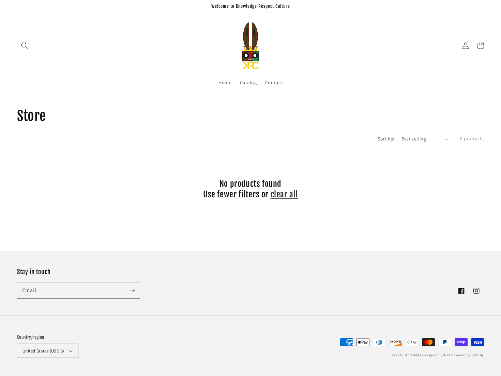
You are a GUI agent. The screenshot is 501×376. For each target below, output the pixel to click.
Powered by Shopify (467, 355)
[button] (24, 45)
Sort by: (386, 139)
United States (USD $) (43, 351)
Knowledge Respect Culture (428, 355)
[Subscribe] (132, 290)
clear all (284, 194)
